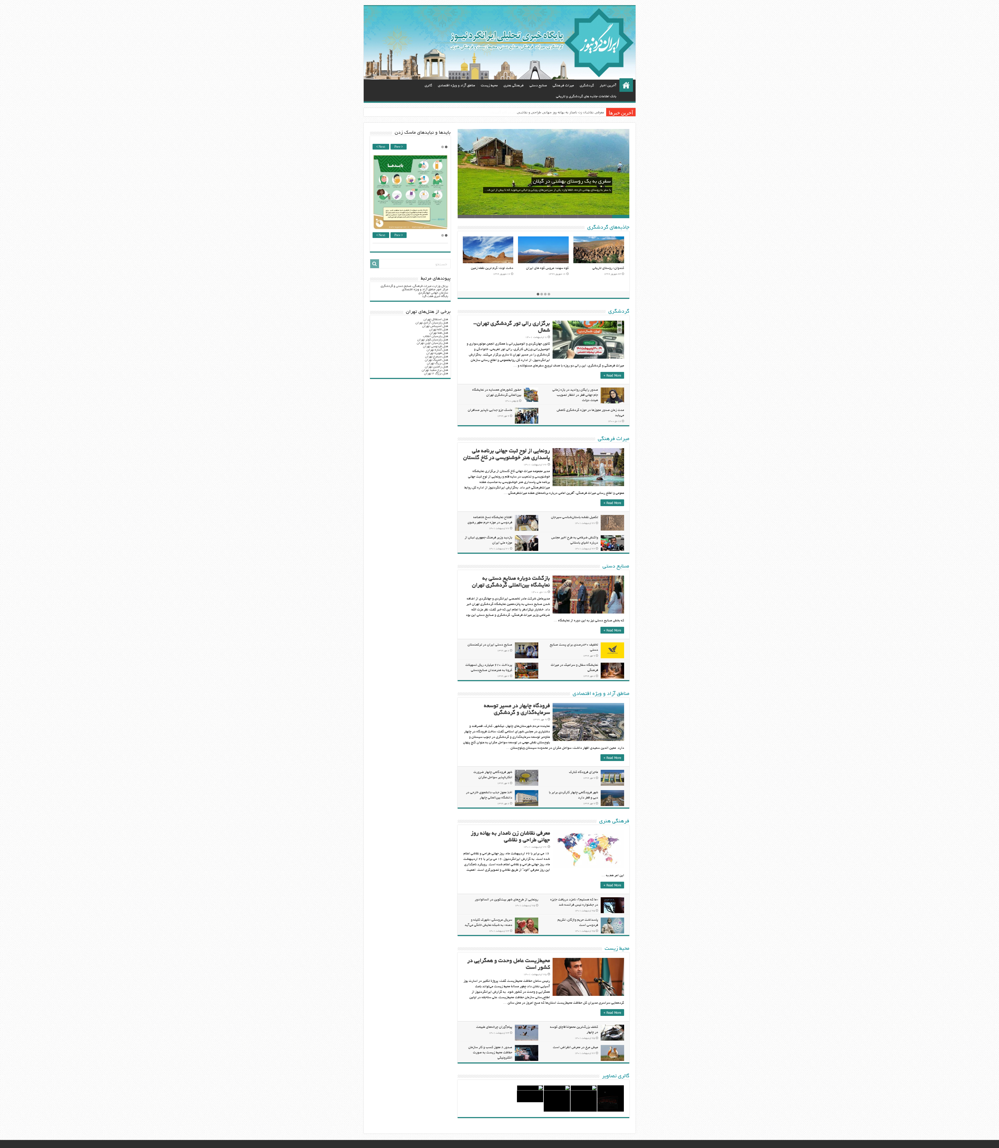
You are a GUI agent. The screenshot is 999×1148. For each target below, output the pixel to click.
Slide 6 (534, 216)
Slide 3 (586, 216)
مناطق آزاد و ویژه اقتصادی (456, 86)
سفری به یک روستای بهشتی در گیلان (572, 181)
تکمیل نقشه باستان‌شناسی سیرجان (574, 517)
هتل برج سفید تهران (435, 370)
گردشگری (587, 86)
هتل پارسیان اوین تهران (432, 343)
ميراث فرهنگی (563, 86)
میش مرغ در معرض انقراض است (575, 1047)
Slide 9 (483, 216)
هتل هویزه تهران (437, 353)
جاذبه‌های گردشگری (608, 227)
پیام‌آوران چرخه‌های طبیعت (494, 1027)
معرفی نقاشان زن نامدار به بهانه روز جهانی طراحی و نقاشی (560, 112)
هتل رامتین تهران (436, 367)
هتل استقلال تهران (436, 319)
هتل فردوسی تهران (435, 346)
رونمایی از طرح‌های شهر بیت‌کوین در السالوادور (506, 900)
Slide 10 (466, 216)
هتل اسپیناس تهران (435, 326)
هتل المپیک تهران (436, 360)
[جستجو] (374, 263)
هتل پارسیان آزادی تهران (431, 323)
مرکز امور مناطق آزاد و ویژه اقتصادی (425, 289)
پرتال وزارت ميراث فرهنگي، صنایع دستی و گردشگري (414, 286)
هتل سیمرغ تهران (436, 356)
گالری (428, 86)
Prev (397, 147)
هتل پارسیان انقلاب (435, 336)
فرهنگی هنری (513, 86)
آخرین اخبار (608, 86)
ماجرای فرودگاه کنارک (583, 772)
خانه (626, 85)
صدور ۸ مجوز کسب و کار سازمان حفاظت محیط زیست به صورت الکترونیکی (490, 1053)
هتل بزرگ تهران (437, 363)
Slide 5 (552, 216)
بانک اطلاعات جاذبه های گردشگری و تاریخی (586, 97)
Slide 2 (603, 216)
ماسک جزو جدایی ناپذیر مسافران (490, 410)
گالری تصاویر (615, 1076)
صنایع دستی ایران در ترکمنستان (490, 645)
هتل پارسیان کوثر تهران (432, 339)
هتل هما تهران (439, 333)
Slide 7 (517, 216)
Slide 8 (500, 216)
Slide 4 (569, 216)
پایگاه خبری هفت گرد (435, 296)
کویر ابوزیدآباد (558, 268)
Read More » (612, 375)
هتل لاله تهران (438, 329)
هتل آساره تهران (437, 350)
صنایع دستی (538, 86)
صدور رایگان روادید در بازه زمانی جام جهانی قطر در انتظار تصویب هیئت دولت (575, 395)
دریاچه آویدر (504, 268)
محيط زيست (489, 86)
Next (381, 147)
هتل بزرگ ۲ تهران (436, 373)
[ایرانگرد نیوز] (500, 43)
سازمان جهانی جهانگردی (433, 293)
